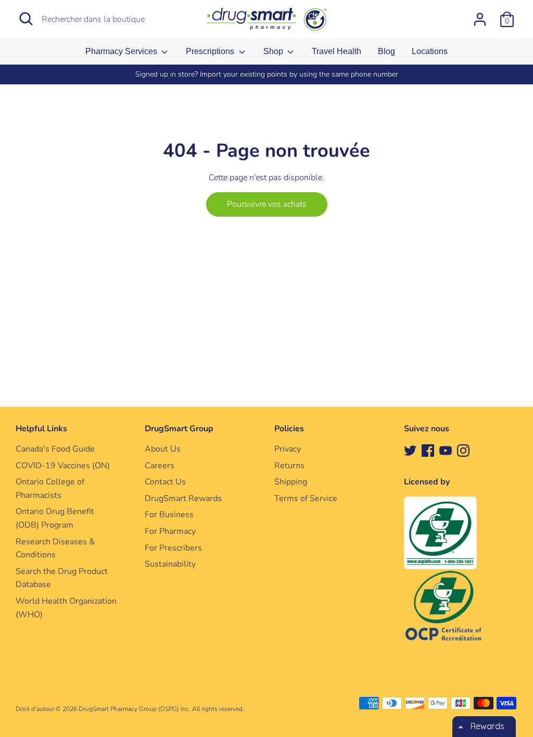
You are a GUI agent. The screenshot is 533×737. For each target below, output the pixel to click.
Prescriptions (211, 51)
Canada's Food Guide (55, 449)
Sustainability (170, 564)
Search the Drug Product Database (62, 578)
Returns (289, 465)
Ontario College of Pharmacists (50, 488)
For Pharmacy (170, 531)
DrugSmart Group (179, 428)
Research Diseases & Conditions (55, 548)
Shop (274, 51)
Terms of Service (305, 498)
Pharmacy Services (122, 51)
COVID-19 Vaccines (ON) (63, 465)
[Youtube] (445, 450)
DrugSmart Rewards (183, 498)
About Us (163, 449)
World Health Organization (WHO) (66, 607)
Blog (386, 51)
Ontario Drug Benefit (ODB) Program (55, 518)
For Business (169, 514)
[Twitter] (410, 450)
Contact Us (165, 482)
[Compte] (479, 15)
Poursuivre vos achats (267, 204)
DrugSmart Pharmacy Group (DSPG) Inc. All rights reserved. (161, 709)
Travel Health (336, 51)
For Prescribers (173, 548)
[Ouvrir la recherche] (26, 18)
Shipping (290, 482)
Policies (289, 428)
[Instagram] (463, 450)
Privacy (287, 449)
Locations (430, 51)
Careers (159, 465)
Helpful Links (41, 428)
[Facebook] (428, 450)
